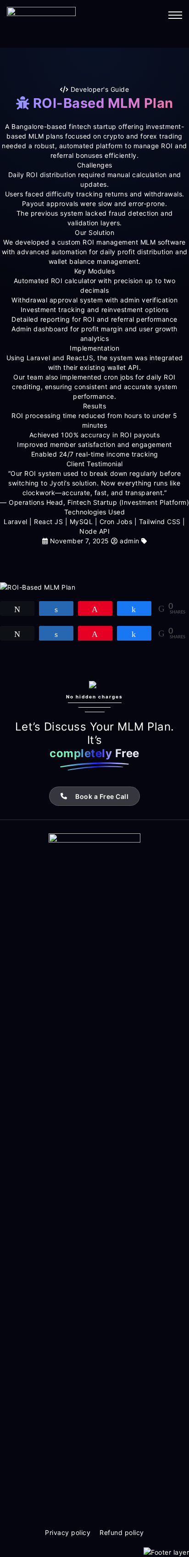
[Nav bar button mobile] (175, 15)
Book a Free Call (101, 796)
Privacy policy (67, 1532)
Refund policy (122, 1532)
